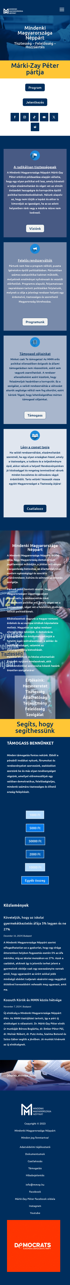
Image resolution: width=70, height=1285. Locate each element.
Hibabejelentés (35, 1175)
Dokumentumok (35, 1154)
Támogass (35, 415)
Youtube (35, 1213)
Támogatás (35, 1168)
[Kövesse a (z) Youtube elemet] (44, 117)
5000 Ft (35, 828)
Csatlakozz (35, 508)
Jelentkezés (35, 102)
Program (35, 87)
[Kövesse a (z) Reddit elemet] (35, 127)
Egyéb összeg (35, 880)
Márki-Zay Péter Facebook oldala (35, 1198)
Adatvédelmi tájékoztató (35, 1147)
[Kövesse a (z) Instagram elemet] (24, 117)
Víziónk (35, 228)
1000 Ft (35, 815)
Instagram (35, 1206)
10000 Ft (35, 867)
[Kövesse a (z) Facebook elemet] (15, 117)
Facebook (35, 1191)
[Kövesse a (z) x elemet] (54, 117)
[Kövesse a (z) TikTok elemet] (34, 117)
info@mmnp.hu (35, 1184)
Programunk (35, 322)
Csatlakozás (35, 1161)
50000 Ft (35, 841)
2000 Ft (35, 854)
